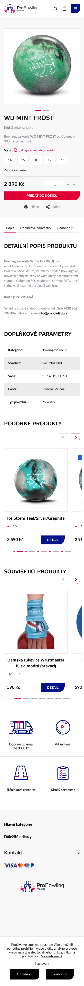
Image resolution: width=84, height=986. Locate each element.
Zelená (60, 389)
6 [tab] (58, 698)
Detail (53, 540)
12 (54, 376)
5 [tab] (68, 551)
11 (59, 376)
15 (43, 376)
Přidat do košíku (42, 195)
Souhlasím (59, 974)
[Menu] (75, 8)
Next (75, 437)
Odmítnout (25, 974)
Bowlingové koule (54, 350)
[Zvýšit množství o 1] (74, 185)
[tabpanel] (42, 66)
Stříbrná (47, 389)
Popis (10, 228)
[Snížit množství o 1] (68, 185)
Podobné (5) (65, 228)
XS (20, 674)
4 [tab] (56, 551)
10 (65, 376)
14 (49, 376)
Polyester (48, 402)
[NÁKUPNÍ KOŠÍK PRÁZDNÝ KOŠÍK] (64, 8)
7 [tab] (66, 698)
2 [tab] (46, 110)
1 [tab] (38, 110)
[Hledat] (55, 8)
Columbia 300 (52, 363)
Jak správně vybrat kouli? (37, 150)
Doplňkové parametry (35, 228)
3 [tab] (44, 551)
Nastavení (42, 963)
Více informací (51, 956)
